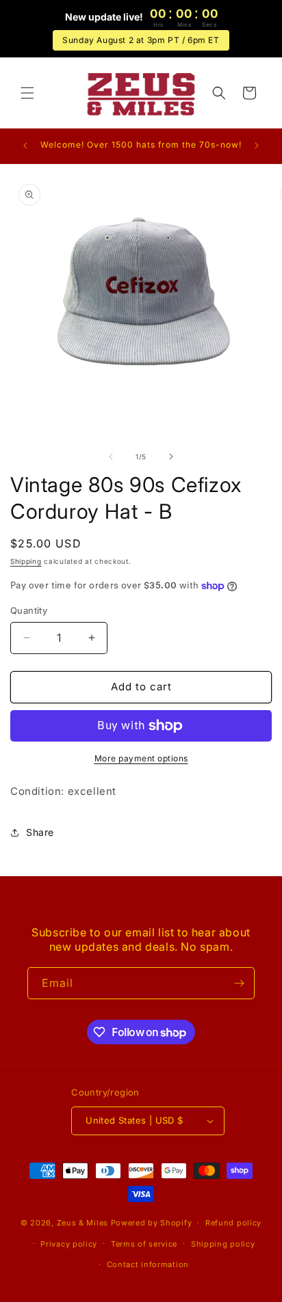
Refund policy (233, 1223)
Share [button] (40, 832)
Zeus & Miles (82, 1223)
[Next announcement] (257, 146)
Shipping (26, 561)
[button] (27, 93)
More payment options (141, 758)
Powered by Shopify (151, 1223)
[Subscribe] (239, 983)
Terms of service (144, 1244)
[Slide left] (111, 457)
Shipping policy (223, 1244)
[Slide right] (171, 457)
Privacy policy (68, 1244)
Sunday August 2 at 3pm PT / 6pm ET (140, 40)
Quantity (28, 610)
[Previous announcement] (25, 146)
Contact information (148, 1264)
